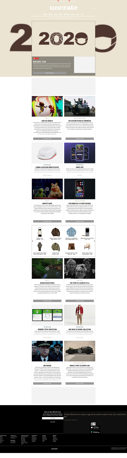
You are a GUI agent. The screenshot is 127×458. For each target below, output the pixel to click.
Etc (82, 14)
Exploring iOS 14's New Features (80, 203)
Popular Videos (60, 18)
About (54, 436)
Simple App (80, 167)
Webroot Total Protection (47, 329)
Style (50, 14)
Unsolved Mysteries (47, 283)
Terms (54, 441)
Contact (55, 438)
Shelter (66, 14)
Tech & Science (81, 200)
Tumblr (33, 441)
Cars (55, 14)
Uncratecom (54, 1)
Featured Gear (47, 164)
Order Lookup (24, 442)
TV (48, 118)
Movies (49, 362)
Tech (60, 14)
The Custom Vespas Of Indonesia (79, 121)
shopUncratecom (64, 1)
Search (91, 8)
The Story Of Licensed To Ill (80, 283)
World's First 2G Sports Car (80, 365)
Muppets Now (47, 203)
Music (81, 280)
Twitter (33, 436)
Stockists (13, 442)
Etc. (1, 442)
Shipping (23, 440)
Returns (23, 439)
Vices (72, 14)
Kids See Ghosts (47, 121)
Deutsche (44, 439)
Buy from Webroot (47, 337)
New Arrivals (24, 436)
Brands (23, 438)
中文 (43, 441)
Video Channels (69, 18)
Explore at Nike (79, 337)
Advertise (55, 439)
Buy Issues (13, 441)
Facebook (34, 439)
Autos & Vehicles (81, 118)
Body (77, 14)
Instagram (34, 438)
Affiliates (23, 441)
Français (44, 438)
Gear (45, 14)
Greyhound (47, 365)
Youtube (34, 440)
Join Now (79, 175)
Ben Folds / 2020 (39, 61)
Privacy (55, 440)
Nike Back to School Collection (80, 329)
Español (44, 436)
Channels (13, 438)
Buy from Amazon (47, 175)
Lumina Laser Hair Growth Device (47, 167)
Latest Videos (51, 18)
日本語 (43, 440)
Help (22, 443)
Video (46, 118)
